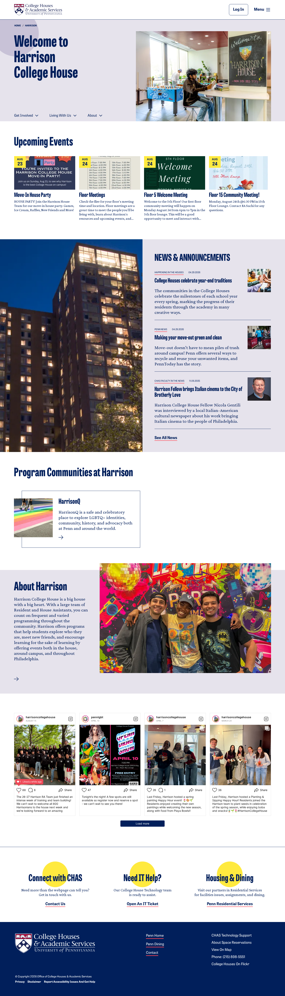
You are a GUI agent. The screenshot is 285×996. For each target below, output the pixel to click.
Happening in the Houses (169, 272)
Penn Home (155, 936)
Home (17, 26)
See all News (166, 438)
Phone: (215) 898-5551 (228, 957)
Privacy (20, 982)
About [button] (92, 116)
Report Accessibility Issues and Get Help (69, 982)
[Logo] (55, 943)
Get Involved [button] (23, 116)
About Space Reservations (232, 943)
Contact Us (55, 904)
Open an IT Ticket (142, 904)
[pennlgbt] (85, 719)
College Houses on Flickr (230, 964)
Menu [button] (262, 9)
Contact (152, 953)
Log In (238, 10)
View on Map (221, 950)
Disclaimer (34, 982)
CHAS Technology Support (232, 935)
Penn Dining (155, 944)
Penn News (161, 329)
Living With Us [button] (60, 116)
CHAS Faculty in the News (169, 381)
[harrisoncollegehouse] (20, 719)
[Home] (38, 9)
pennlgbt (97, 717)
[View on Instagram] (70, 719)
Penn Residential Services (230, 904)
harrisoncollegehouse (40, 717)
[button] (16, 679)
